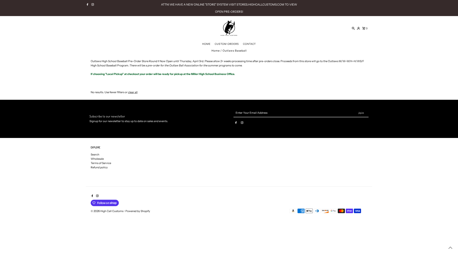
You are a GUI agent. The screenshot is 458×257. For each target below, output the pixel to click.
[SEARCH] (353, 28)
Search (95, 154)
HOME (206, 44)
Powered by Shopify (137, 211)
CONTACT (249, 44)
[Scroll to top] (450, 248)
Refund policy (99, 167)
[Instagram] (92, 4)
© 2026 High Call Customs (107, 211)
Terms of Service (101, 163)
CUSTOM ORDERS (227, 44)
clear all (133, 92)
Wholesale (97, 158)
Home (215, 50)
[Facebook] (87, 4)
